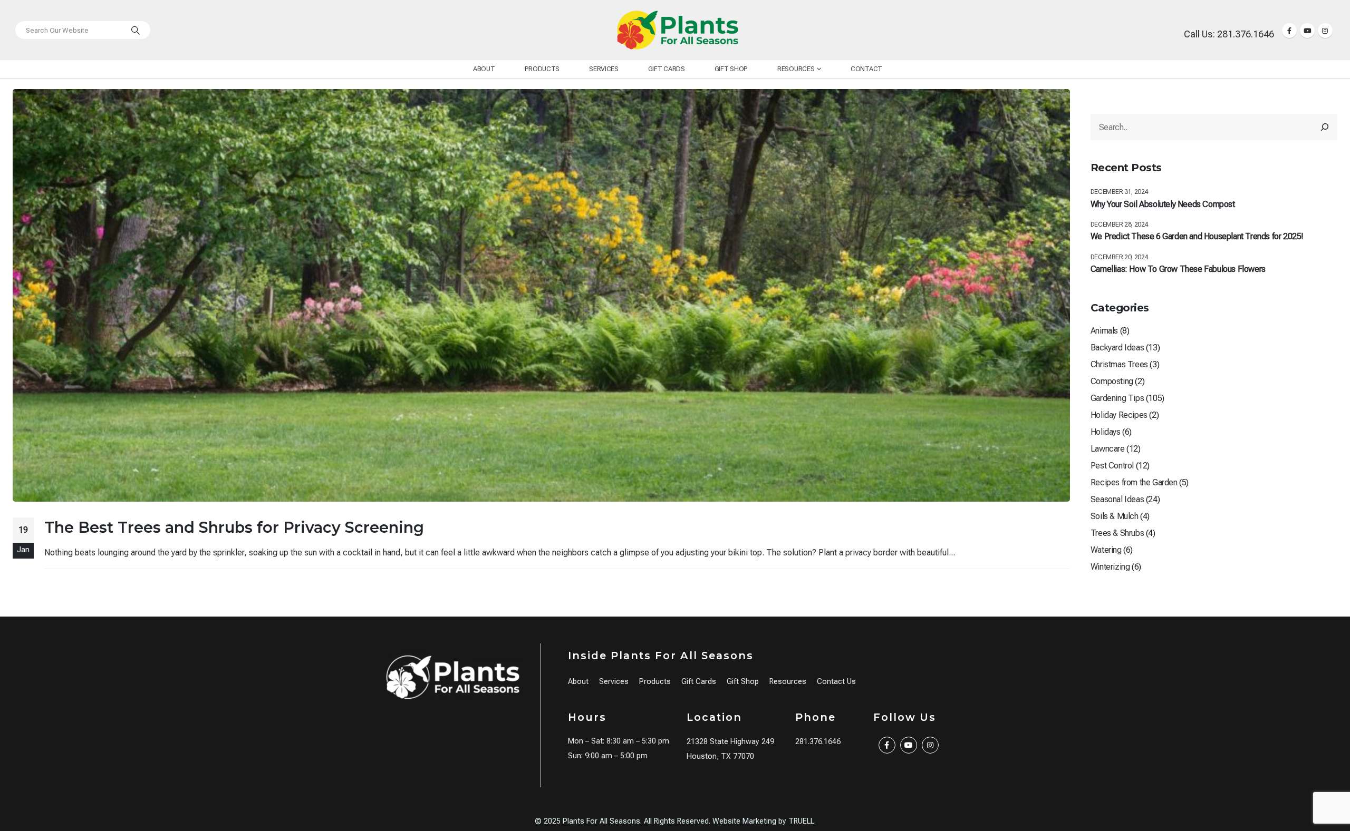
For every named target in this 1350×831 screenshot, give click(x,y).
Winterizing (1110, 567)
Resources (795, 69)
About (484, 69)
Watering (1106, 550)
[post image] (541, 295)
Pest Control (1112, 466)
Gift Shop (731, 69)
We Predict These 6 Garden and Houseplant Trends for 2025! (1197, 236)
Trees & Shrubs (1117, 533)
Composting (1112, 381)
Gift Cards (666, 69)
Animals (1104, 331)
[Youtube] (1307, 30)
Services (604, 69)
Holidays (1106, 432)
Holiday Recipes (1119, 415)
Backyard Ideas (1117, 348)
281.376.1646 (818, 741)
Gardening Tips (1117, 398)
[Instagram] (1325, 30)
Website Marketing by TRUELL (763, 821)
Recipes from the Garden (1134, 482)
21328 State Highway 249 (730, 741)
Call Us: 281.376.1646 (1229, 34)
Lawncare (1108, 449)
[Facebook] (1289, 30)
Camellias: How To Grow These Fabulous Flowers (1178, 269)
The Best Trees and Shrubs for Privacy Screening (234, 527)
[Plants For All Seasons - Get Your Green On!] (678, 30)
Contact (866, 69)
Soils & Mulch (1115, 516)
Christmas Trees (1119, 364)
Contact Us (836, 681)
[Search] (135, 30)
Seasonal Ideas (1117, 499)
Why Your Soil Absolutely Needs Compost (1163, 204)
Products (542, 69)
